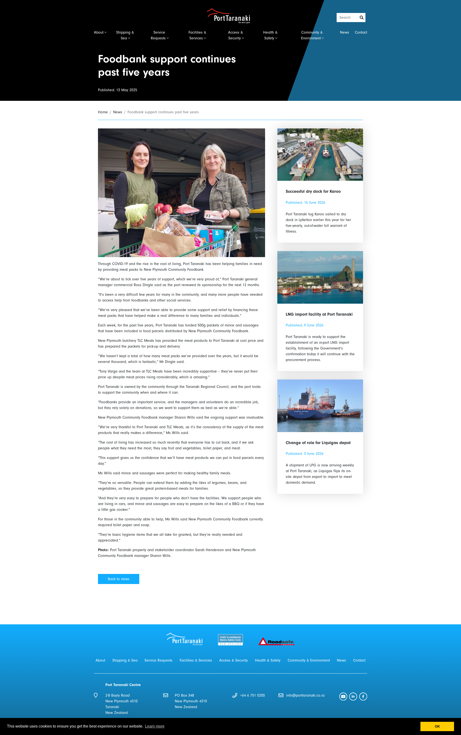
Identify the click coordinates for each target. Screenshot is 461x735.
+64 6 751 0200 (252, 695)
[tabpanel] (230, 50)
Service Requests (158, 35)
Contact (361, 32)
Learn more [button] (154, 726)
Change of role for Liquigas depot (318, 442)
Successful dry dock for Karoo (313, 191)
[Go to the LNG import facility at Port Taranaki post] (320, 277)
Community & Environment (312, 35)
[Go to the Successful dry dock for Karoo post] (320, 154)
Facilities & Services (197, 35)
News (344, 32)
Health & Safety (270, 35)
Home (103, 112)
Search (361, 17)
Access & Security (235, 35)
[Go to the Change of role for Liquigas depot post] (320, 405)
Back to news (118, 579)
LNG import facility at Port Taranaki (319, 314)
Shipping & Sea (125, 35)
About (98, 32)
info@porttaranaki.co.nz (305, 695)
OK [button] (437, 726)
